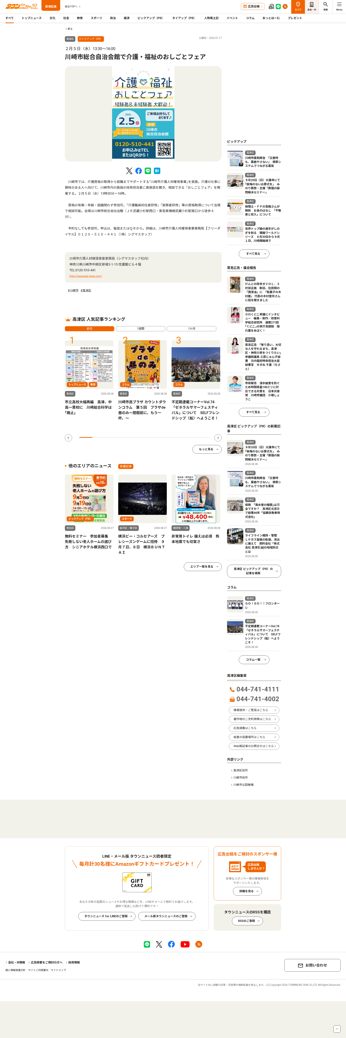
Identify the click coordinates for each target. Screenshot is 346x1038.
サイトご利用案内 (38, 970)
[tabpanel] (143, 113)
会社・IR (311, 9)
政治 (113, 18)
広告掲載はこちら (245, 728)
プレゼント (295, 18)
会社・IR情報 (16, 962)
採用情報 (74, 962)
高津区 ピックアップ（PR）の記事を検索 (253, 571)
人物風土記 (211, 18)
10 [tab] (203, 437)
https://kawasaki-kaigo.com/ (85, 276)
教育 (80, 18)
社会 (66, 18)
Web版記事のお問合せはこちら (254, 746)
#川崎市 (73, 290)
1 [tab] (85, 437)
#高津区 (86, 290)
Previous (68, 437)
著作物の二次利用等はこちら (252, 719)
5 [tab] (137, 437)
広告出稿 (254, 6)
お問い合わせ (316, 965)
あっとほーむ (271, 18)
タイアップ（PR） (184, 18)
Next (218, 437)
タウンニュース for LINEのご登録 (106, 916)
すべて (9, 18)
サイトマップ (58, 970)
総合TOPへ (71, 6)
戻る (70, 28)
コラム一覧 (253, 659)
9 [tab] (189, 437)
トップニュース (32, 18)
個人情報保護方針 (15, 970)
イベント (232, 18)
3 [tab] (111, 437)
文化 (52, 18)
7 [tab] (164, 437)
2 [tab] (98, 437)
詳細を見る (246, 891)
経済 (127, 18)
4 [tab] (124, 437)
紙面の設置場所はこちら (249, 737)
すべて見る (253, 253)
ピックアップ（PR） (150, 18)
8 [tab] (176, 437)
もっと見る (206, 449)
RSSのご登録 (246, 921)
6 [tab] (151, 437)
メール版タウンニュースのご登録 (165, 916)
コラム (250, 18)
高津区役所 (240, 770)
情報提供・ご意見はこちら (251, 710)
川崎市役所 (240, 777)
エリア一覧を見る (201, 566)
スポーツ (96, 18)
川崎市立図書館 (243, 785)
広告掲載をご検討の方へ (47, 962)
